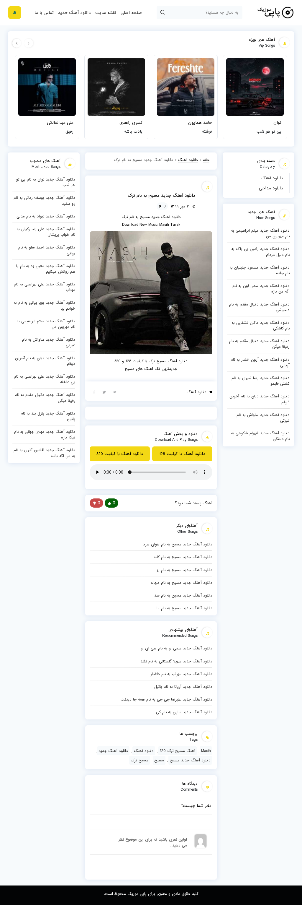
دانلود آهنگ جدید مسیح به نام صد (183, 595)
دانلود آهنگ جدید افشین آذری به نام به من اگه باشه (44, 453)
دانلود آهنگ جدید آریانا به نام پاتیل (183, 687)
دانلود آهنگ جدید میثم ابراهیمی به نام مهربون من (260, 233)
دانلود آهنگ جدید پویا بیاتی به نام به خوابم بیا (44, 305)
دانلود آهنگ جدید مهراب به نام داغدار (181, 674)
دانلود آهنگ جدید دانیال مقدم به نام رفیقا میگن (259, 344)
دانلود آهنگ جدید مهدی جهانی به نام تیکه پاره (44, 434)
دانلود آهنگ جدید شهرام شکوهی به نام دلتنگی (260, 436)
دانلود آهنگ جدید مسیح (190, 760)
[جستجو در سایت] (162, 12)
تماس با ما (44, 12)
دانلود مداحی (271, 188)
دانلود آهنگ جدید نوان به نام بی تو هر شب (45, 182)
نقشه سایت (105, 12)
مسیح (159, 760)
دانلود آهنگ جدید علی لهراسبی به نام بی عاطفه (44, 379)
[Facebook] (94, 391)
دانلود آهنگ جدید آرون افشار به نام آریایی (260, 362)
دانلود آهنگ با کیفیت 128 (182, 454)
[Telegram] (114, 391)
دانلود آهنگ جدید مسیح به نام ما (184, 608)
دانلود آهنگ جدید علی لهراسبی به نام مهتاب (44, 287)
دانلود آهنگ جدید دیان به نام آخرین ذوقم (259, 399)
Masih (206, 751)
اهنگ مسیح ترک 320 (177, 751)
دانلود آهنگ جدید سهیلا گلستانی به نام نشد (176, 661)
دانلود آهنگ (272, 178)
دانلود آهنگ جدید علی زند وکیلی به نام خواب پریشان (46, 232)
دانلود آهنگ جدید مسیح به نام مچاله (181, 583)
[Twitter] (104, 391)
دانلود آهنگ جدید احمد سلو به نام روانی (46, 250)
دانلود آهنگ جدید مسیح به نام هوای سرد (177, 544)
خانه (206, 160)
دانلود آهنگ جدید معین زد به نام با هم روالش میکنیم (45, 268)
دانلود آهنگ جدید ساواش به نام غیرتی (263, 417)
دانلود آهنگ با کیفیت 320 (119, 454)
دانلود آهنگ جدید (74, 12)
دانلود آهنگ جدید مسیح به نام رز (184, 570)
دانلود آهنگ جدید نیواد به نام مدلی (46, 216)
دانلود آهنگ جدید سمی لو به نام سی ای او (176, 648)
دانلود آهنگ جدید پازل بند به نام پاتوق (48, 416)
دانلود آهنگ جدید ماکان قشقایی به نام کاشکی (261, 325)
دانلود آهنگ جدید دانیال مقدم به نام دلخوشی (259, 307)
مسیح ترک (139, 760)
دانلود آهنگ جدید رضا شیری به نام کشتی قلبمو (261, 380)
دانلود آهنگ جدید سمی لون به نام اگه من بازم (261, 288)
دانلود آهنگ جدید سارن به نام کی (184, 712)
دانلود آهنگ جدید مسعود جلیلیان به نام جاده (259, 270)
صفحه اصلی (131, 12)
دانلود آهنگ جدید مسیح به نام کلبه (183, 557)
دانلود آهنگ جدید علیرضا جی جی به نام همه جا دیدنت (166, 699)
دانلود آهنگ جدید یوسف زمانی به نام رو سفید (44, 200)
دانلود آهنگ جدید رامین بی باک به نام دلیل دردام (260, 251)
